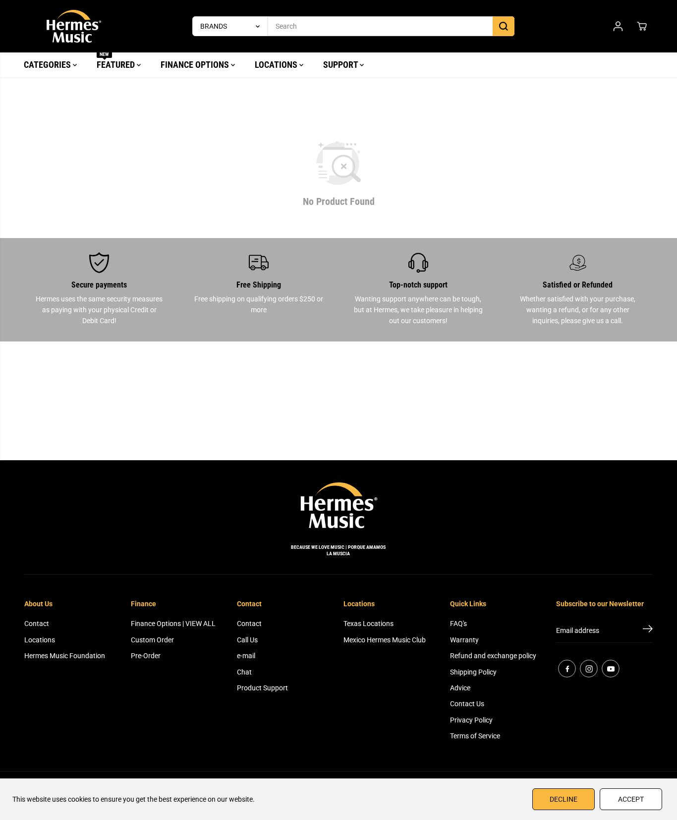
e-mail (246, 656)
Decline (563, 799)
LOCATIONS (277, 64)
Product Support (262, 688)
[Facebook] (567, 668)
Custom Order (152, 640)
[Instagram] (589, 668)
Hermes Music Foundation (64, 656)
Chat (244, 672)
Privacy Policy (471, 720)
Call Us (247, 640)
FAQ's (458, 623)
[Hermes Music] (74, 26)
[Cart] (642, 26)
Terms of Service (475, 736)
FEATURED (117, 61)
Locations (39, 640)
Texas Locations (368, 623)
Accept (631, 799)
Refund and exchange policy (493, 656)
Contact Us (467, 704)
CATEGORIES (48, 64)
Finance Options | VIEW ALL (173, 623)
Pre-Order (146, 656)
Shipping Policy (473, 672)
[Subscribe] (648, 630)
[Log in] (618, 26)
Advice (460, 688)
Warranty (464, 640)
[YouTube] (610, 668)
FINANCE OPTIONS (196, 64)
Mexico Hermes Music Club (384, 640)
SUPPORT (341, 64)
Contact (36, 623)
